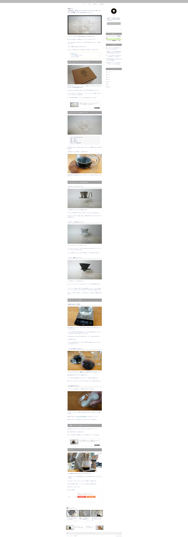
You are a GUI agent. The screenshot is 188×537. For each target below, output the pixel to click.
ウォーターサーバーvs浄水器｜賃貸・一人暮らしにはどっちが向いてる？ (114, 48)
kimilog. (94, 1)
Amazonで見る (91, 496)
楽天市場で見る (82, 496)
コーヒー (89, 4)
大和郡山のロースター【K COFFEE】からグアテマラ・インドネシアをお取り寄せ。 (114, 63)
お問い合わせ (102, 4)
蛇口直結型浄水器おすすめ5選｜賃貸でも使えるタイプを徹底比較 (114, 60)
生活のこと (95, 4)
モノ (84, 4)
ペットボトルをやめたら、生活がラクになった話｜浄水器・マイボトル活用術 (114, 56)
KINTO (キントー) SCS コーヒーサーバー (85, 494)
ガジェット (109, 74)
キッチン (108, 79)
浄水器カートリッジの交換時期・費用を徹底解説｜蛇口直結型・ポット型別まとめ (114, 52)
